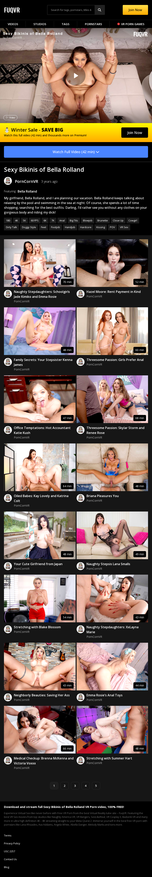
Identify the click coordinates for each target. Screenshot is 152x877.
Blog (6, 867)
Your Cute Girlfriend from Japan (38, 564)
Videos (13, 24)
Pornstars (93, 24)
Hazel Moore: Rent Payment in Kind (113, 291)
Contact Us (10, 859)
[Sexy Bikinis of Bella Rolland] (76, 75)
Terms (7, 835)
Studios (39, 24)
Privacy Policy (12, 843)
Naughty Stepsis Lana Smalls (108, 564)
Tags (65, 24)
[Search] (99, 9)
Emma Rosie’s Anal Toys (104, 695)
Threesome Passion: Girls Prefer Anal (115, 360)
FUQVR (12, 9)
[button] (134, 132)
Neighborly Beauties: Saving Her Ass (42, 695)
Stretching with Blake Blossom (37, 627)
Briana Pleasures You (102, 496)
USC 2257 (9, 851)
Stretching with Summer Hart (109, 758)
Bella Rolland (27, 191)
